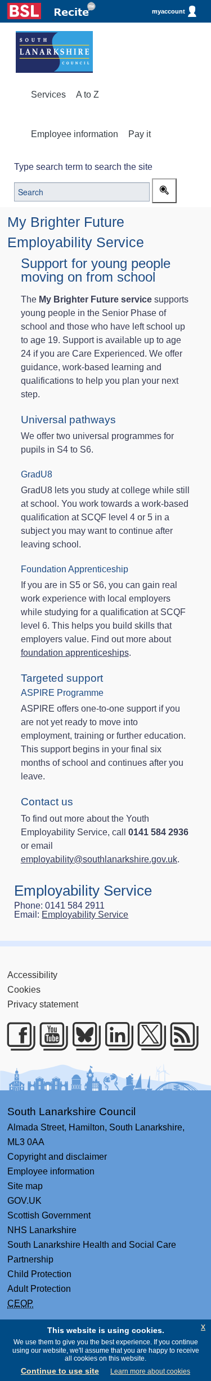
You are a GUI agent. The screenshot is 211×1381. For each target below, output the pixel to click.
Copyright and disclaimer (57, 1156)
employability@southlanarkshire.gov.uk (99, 859)
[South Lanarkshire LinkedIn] (115, 1036)
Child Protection (39, 1274)
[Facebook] (17, 1036)
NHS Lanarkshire (42, 1230)
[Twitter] (148, 1036)
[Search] (164, 190)
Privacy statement (42, 1004)
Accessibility (32, 975)
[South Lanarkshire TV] (50, 1036)
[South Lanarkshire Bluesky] (82, 1036)
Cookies (24, 989)
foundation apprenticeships (75, 652)
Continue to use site (60, 1370)
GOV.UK (24, 1200)
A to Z (87, 94)
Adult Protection (39, 1289)
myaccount (168, 11)
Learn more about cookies (150, 1371)
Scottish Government (49, 1215)
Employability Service (85, 914)
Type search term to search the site (83, 167)
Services (48, 94)
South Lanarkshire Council (71, 1111)
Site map (25, 1186)
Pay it (139, 134)
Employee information (74, 134)
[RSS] (180, 1036)
